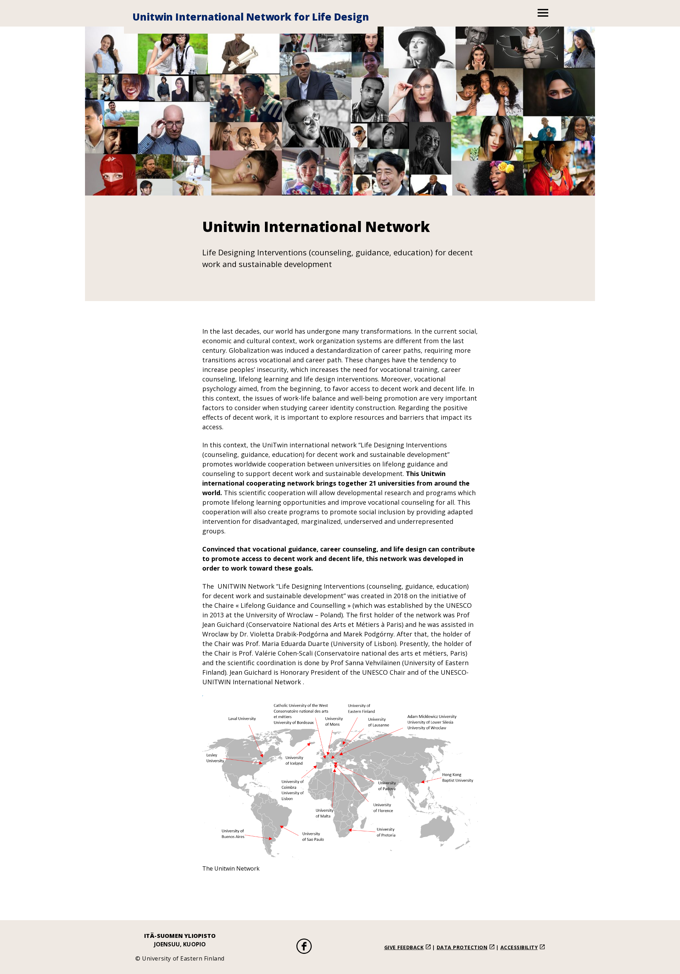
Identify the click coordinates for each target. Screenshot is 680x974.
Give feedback (404, 947)
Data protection (462, 947)
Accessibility (519, 947)
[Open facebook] (304, 947)
